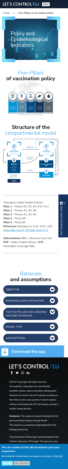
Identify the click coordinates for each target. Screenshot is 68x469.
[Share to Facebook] (12, 374)
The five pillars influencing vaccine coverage (26, 313)
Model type (14, 327)
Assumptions (15, 338)
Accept (7, 463)
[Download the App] (5, 351)
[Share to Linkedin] (28, 374)
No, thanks (22, 463)
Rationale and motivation (25, 301)
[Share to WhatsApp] (23, 374)
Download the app (28, 351)
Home (6, 13)
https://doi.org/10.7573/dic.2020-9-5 (25, 230)
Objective (12, 289)
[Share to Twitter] (17, 374)
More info (58, 456)
